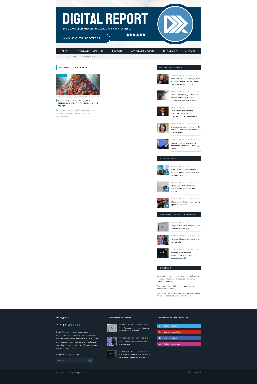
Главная (64, 51)
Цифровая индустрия (142, 51)
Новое (177, 214)
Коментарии (190, 214)
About (190, 372)
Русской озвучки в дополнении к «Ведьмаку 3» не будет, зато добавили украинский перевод (184, 97)
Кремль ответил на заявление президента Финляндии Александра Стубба (186, 146)
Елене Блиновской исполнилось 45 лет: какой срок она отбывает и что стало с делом (186, 130)
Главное (62, 75)
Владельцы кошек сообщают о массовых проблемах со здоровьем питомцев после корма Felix (178, 279)
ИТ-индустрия (170, 51)
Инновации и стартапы (90, 51)
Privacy (198, 372)
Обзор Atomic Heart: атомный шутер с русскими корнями (185, 203)
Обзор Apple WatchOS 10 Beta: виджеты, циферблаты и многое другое (184, 188)
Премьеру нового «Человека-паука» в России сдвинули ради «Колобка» (178, 294)
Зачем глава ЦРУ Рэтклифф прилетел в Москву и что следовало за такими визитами (184, 113)
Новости (117, 51)
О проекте (190, 51)
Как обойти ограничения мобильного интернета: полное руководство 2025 (183, 255)
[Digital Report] (128, 23)
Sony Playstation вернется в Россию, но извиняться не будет (185, 227)
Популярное (165, 214)
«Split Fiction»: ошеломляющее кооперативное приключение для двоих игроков (185, 172)
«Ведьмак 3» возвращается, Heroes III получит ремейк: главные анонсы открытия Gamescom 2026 (185, 81)
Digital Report (66, 97)
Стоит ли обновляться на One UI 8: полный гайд (185, 240)
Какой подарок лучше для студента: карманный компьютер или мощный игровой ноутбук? (78, 102)
